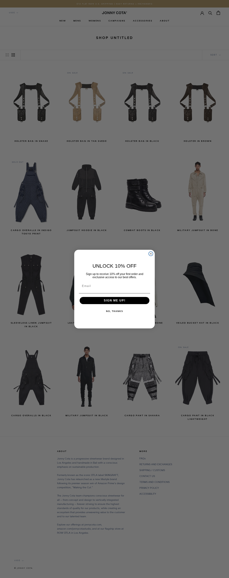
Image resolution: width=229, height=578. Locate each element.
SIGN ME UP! (114, 300)
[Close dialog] (151, 254)
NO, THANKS (114, 311)
